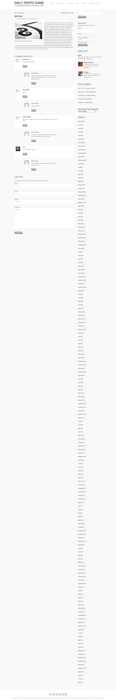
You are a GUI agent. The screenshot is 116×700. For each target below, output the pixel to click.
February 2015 (81, 608)
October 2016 (81, 537)
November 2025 (82, 153)
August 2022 (81, 290)
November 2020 (82, 365)
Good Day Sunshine (66, 13)
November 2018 (82, 449)
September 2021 (82, 329)
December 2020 (82, 361)
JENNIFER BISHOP (80, 698)
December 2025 (82, 149)
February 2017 (81, 523)
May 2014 (80, 640)
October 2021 (81, 326)
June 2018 (80, 467)
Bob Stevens (81, 92)
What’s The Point (91, 88)
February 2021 (81, 354)
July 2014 (80, 633)
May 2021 (80, 343)
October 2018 (81, 453)
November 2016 (82, 534)
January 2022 (81, 315)
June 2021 (80, 340)
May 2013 (80, 682)
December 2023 (82, 234)
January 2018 (81, 484)
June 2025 (80, 170)
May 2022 (80, 301)
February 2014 (81, 650)
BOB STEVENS (64, 698)
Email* (79, 33)
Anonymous (81, 95)
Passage (86, 72)
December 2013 (82, 657)
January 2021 (81, 357)
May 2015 (80, 597)
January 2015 (81, 612)
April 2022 (80, 305)
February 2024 (81, 227)
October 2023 (81, 241)
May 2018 (80, 470)
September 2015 (82, 583)
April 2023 (80, 262)
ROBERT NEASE (22, 698)
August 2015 (81, 587)
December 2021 (82, 319)
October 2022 (81, 283)
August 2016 (81, 544)
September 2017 (82, 499)
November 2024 (82, 195)
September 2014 (82, 626)
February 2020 (81, 396)
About (77, 3)
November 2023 (82, 237)
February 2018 (81, 481)
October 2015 (81, 580)
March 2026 (81, 139)
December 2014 (82, 615)
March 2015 (81, 604)
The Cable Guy (20, 13)
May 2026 (80, 132)
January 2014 (81, 654)
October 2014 (81, 622)
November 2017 (82, 492)
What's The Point (88, 62)
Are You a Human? (83, 38)
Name (16, 183)
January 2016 (81, 569)
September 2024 (82, 202)
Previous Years (94, 3)
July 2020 (80, 379)
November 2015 (82, 576)
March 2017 (81, 520)
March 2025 (81, 181)
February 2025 (81, 185)
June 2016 (80, 552)
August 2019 (81, 417)
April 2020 (80, 389)
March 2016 (81, 562)
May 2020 (80, 386)
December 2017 (82, 488)
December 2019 (82, 403)
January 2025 (81, 188)
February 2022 (81, 312)
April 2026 (80, 135)
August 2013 (81, 671)
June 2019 (80, 425)
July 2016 (80, 548)
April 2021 (80, 347)
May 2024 (80, 216)
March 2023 (81, 266)
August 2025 (81, 163)
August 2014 (81, 629)
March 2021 (81, 350)
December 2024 (82, 192)
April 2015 (80, 601)
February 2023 (81, 269)
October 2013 (81, 664)
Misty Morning (88, 99)
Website (16, 199)
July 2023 (80, 252)
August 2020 (81, 375)
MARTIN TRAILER (47, 698)
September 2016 (82, 541)
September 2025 (82, 160)
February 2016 (81, 566)
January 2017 (81, 527)
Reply (24, 66)
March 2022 (81, 308)
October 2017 (81, 495)
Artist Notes (61, 3)
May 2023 (80, 259)
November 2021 (82, 322)
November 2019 (82, 407)
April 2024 (80, 220)
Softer (79, 55)
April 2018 (80, 474)
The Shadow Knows (91, 92)
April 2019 (80, 432)
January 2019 (81, 442)
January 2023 (81, 273)
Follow (84, 3)
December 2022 (82, 276)
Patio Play (18, 16)
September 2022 (82, 287)
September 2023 (82, 245)
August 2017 (81, 502)
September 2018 (82, 456)
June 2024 (80, 213)
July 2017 (80, 506)
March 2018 (81, 477)
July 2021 (80, 336)
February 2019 (81, 439)
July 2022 (80, 294)
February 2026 (81, 142)
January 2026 (81, 146)
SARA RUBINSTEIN (99, 698)
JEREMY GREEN (56, 698)
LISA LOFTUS (72, 698)
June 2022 (80, 297)
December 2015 (82, 573)
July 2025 (80, 167)
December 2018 (82, 446)
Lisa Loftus (80, 99)
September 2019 (82, 414)
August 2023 (81, 248)
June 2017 (80, 509)
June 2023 (80, 255)
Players (70, 3)
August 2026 (81, 121)
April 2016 (80, 559)
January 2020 (81, 400)
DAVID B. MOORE (30, 698)
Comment (17, 207)
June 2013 (80, 679)
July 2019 (80, 421)
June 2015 (80, 594)
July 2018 (80, 463)
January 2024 (81, 230)
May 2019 (80, 428)
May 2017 (80, 513)
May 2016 (80, 555)
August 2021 (81, 333)
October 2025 (81, 156)
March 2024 (81, 223)
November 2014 (82, 619)
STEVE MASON (39, 698)
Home (53, 3)
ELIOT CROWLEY (90, 698)
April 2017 (80, 516)
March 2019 (81, 435)
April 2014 (80, 643)
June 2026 (80, 128)
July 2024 (80, 209)
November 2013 (82, 661)
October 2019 (81, 410)
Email (16, 191)
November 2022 (82, 280)
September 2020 (82, 372)
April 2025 (80, 178)
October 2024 (81, 199)
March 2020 (81, 393)
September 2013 (82, 668)
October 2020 (81, 368)
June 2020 (80, 382)
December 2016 (82, 530)
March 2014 (81, 647)
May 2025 (80, 174)
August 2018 (81, 460)
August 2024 (81, 206)
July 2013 (80, 675)
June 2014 (80, 636)
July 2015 (80, 590)
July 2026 (80, 125)
